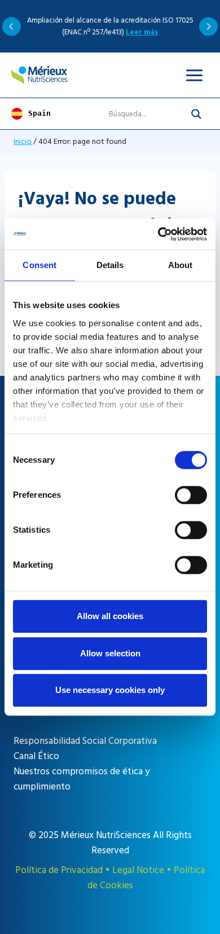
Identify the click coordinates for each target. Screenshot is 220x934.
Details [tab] (110, 265)
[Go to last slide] (11, 26)
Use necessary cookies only (110, 690)
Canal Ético (36, 756)
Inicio (23, 141)
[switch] (191, 495)
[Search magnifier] (196, 114)
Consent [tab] (39, 265)
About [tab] (180, 265)
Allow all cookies (110, 616)
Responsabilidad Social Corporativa (85, 741)
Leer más (142, 32)
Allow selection (110, 653)
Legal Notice (138, 870)
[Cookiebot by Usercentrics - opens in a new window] (158, 234)
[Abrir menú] (194, 75)
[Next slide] (208, 26)
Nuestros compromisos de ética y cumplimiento (81, 779)
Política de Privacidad (59, 870)
